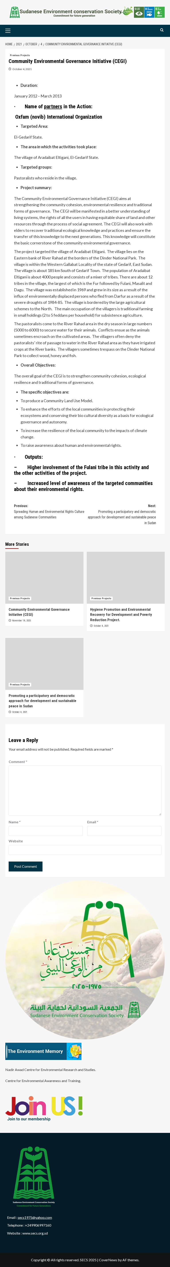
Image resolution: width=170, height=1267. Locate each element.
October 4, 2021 (22, 69)
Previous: (49, 511)
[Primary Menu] (14, 31)
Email (92, 822)
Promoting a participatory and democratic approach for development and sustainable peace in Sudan (42, 700)
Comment (18, 761)
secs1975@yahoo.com (35, 1217)
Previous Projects (20, 55)
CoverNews (108, 1260)
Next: (122, 514)
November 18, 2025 (21, 620)
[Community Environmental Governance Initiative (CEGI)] (44, 578)
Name (15, 822)
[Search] (162, 30)
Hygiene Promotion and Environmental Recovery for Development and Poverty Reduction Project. (121, 614)
